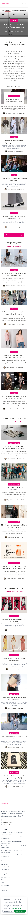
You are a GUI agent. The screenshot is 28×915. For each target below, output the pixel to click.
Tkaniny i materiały (14, 96)
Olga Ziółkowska (5, 869)
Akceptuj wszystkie (20, 911)
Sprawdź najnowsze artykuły (14, 235)
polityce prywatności (16, 908)
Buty (2, 879)
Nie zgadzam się (8, 911)
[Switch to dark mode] (22, 3)
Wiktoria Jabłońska (5, 867)
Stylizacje (14, 137)
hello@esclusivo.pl (7, 825)
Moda (14, 175)
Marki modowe (14, 616)
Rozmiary (14, 20)
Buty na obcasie (5, 885)
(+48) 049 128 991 (7, 822)
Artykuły (4, 829)
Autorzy (3, 861)
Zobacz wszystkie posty (14, 246)
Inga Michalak (4, 864)
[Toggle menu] (25, 3)
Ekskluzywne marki (14, 443)
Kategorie (4, 874)
